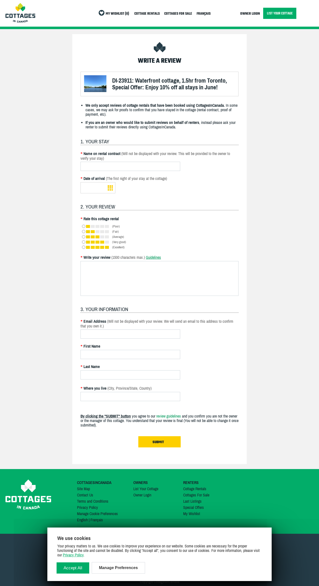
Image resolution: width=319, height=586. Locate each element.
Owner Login (142, 495)
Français (96, 520)
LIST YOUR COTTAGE (280, 13)
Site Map (83, 488)
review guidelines (168, 416)
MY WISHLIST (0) (117, 14)
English (82, 520)
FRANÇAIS (204, 14)
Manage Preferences (118, 568)
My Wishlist (191, 513)
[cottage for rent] (20, 21)
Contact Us (85, 495)
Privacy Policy (87, 507)
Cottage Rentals (194, 488)
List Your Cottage (145, 488)
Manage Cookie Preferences (97, 513)
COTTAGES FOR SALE (178, 14)
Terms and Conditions (92, 501)
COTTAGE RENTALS (147, 14)
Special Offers (193, 507)
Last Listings (192, 501)
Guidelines (153, 257)
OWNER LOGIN (250, 14)
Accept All (73, 568)
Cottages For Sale (196, 495)
